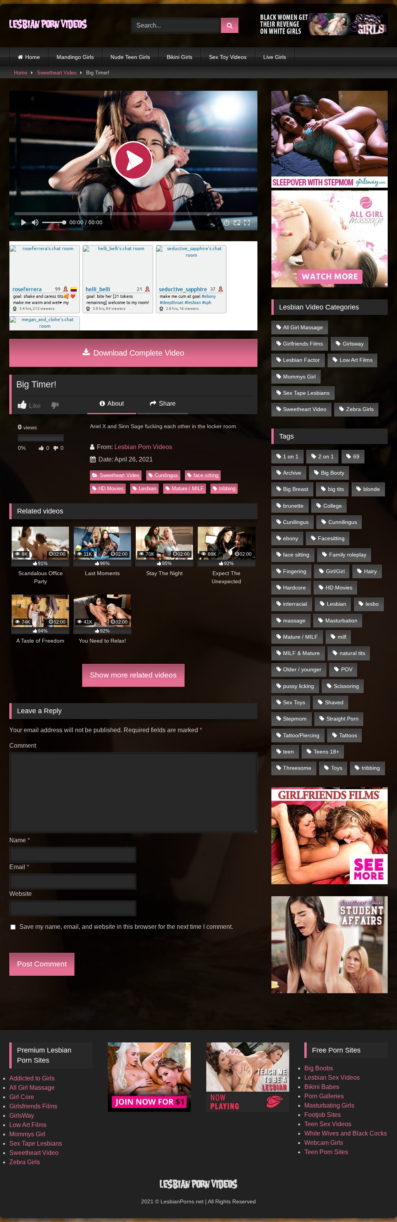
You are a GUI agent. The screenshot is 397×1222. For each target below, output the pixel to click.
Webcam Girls (323, 1142)
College (332, 506)
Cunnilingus (342, 522)
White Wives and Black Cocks (345, 1133)
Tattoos (348, 735)
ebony (290, 538)
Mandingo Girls (75, 57)
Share (166, 403)
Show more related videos (133, 675)
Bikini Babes (321, 1087)
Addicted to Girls (32, 1078)
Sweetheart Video (56, 73)
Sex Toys (294, 702)
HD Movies (110, 488)
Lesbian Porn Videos (143, 447)
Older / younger (302, 669)
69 (356, 456)
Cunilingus (166, 475)
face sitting (205, 475)
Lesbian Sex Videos (332, 1077)
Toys (336, 768)
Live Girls (274, 57)
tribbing (227, 488)
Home (32, 57)
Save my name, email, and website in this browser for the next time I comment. (126, 926)
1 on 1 (291, 456)
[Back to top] (372, 1198)
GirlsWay (21, 1115)
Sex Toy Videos (228, 57)
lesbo (372, 604)
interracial (295, 604)
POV (346, 669)
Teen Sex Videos (327, 1124)
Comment (22, 745)
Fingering (294, 571)
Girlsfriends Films (33, 1106)
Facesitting (331, 538)
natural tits (352, 653)
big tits (336, 489)
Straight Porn (342, 719)
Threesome (297, 768)
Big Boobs (318, 1068)
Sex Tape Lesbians (306, 393)
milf (342, 637)
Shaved (334, 702)
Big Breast (295, 489)
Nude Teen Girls (130, 57)
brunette (293, 506)
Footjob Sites (322, 1114)
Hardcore (294, 587)
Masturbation (341, 620)
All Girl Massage (303, 327)
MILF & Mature (301, 653)
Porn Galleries (324, 1096)
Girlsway (353, 344)
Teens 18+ (326, 751)
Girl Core (21, 1097)
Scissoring (346, 686)
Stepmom (295, 719)
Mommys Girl (299, 376)
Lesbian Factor (301, 360)
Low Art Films (356, 360)
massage (294, 620)
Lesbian (147, 488)
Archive (292, 473)
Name (19, 840)
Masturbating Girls (329, 1105)
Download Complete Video (137, 353)
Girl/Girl (335, 571)
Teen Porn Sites (326, 1152)
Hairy (370, 571)
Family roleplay (347, 554)
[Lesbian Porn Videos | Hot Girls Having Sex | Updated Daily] (61, 25)
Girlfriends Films (303, 344)
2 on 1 (326, 456)
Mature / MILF (188, 488)
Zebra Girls (360, 409)
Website (20, 893)
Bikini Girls (179, 57)
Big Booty (332, 473)
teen (288, 751)
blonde (371, 489)
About (115, 403)
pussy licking (298, 686)
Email (19, 867)
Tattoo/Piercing (301, 735)
